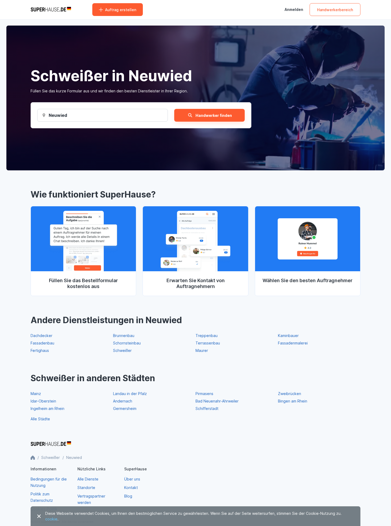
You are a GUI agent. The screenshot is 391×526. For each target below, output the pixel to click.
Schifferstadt (207, 408)
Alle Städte (40, 419)
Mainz (36, 393)
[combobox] (58, 115)
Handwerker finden (214, 115)
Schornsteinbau (127, 343)
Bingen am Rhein (292, 401)
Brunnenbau (123, 335)
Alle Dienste (87, 479)
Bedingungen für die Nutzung (49, 482)
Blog (128, 496)
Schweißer (122, 350)
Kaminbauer (288, 335)
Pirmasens (204, 393)
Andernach (122, 401)
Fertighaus (40, 350)
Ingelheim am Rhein (47, 408)
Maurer (202, 350)
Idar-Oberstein (43, 401)
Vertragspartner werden (91, 499)
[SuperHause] (51, 9)
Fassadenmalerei (293, 343)
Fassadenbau (42, 343)
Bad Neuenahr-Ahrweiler (217, 401)
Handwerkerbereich (335, 9)
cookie (51, 519)
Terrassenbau (208, 343)
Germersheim (124, 408)
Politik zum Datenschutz (42, 497)
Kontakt (131, 487)
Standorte (86, 487)
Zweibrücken (289, 393)
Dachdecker (41, 335)
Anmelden (294, 9)
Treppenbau (207, 335)
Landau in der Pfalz (130, 393)
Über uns (132, 479)
